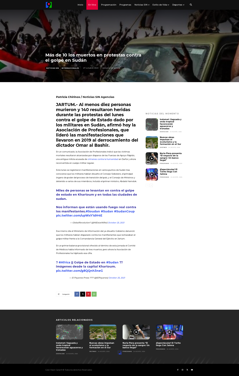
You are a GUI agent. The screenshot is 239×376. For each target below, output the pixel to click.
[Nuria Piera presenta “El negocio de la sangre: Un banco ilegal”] (152, 158)
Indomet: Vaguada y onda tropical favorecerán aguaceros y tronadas (170, 124)
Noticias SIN (52, 68)
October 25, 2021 (116, 222)
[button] (191, 5)
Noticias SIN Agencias (98, 97)
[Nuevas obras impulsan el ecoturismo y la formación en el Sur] (152, 142)
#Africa (64, 262)
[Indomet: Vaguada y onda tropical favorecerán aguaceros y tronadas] (152, 124)
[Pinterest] (88, 294)
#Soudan (93, 211)
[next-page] (151, 185)
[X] (82, 294)
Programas (164, 163)
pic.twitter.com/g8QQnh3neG (79, 270)
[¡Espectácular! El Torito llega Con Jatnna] (152, 174)
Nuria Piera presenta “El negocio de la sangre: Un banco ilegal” (171, 156)
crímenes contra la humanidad (103, 159)
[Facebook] (76, 294)
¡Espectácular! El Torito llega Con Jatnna (168, 171)
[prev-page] (147, 185)
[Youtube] (192, 370)
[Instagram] (182, 370)
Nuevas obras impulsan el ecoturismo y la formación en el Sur (170, 140)
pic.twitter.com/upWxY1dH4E (79, 215)
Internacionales (70, 68)
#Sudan (107, 211)
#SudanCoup (124, 211)
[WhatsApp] (94, 294)
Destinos (163, 147)
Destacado (164, 132)
